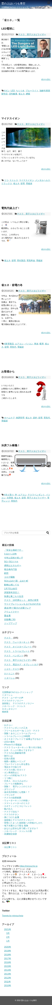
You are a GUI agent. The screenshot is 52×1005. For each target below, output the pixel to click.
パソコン (29, 344)
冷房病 (10, 498)
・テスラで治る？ (10, 812)
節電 (23, 183)
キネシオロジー (9, 709)
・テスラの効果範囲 (11, 798)
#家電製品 (9, 344)
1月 (8, 941)
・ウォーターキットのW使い (16, 800)
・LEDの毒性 (8, 742)
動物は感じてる (11, 585)
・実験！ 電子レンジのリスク (17, 786)
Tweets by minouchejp (12, 916)
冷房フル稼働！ (10, 445)
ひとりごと (9, 673)
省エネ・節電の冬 (12, 285)
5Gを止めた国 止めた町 (16, 581)
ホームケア (9, 418)
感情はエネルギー (12, 565)
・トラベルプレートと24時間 (16, 736)
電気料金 (31, 260)
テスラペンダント (36, 495)
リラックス (6, 183)
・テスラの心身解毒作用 (13, 753)
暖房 (41, 344)
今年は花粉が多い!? (13, 558)
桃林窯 (5, 712)
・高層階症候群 (9, 834)
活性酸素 (13, 94)
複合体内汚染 (10, 569)
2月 (8, 937)
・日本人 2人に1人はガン (15, 781)
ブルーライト (32, 91)
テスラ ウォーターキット (17, 642)
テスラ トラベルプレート (17, 651)
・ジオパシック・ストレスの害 (17, 831)
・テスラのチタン (10, 814)
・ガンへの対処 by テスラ (14, 775)
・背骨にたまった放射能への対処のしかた (22, 823)
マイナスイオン (10, 118)
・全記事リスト (9, 847)
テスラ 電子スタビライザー (32, 34)
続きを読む (46, 79)
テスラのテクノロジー (12, 700)
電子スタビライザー (36, 498)
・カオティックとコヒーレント (17, 806)
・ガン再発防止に (10, 772)
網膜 (28, 94)
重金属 (7, 615)
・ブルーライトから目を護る (16, 764)
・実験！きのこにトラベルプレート (19, 733)
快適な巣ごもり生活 (13, 596)
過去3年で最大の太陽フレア (17, 608)
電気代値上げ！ (10, 208)
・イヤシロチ (8, 795)
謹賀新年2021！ (12, 592)
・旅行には (7, 756)
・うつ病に (7, 778)
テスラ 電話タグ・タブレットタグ (21, 664)
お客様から (8, 371)
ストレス (13, 180)
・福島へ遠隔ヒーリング (13, 761)
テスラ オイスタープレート (18, 647)
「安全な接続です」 (13, 550)
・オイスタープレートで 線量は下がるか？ (22, 739)
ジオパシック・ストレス (13, 706)
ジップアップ (10, 623)
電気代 (13, 347)
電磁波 (29, 183)
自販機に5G (9, 619)
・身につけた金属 (10, 817)
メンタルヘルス (42, 180)
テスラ (8, 638)
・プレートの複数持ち (12, 784)
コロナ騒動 (9, 577)
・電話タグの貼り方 (11, 767)
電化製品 (21, 260)
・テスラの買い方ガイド (13, 770)
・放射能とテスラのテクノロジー (18, 820)
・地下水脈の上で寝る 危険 (15, 826)
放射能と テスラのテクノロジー (18, 703)
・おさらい (7, 725)
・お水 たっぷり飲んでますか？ (18, 750)
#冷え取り (9, 495)
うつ (6, 180)
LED (13, 91)
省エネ (21, 94)
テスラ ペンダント (13, 656)
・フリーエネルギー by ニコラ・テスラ (20, 731)
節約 (35, 418)
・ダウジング (8, 789)
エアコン (19, 344)
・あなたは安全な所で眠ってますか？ (20, 828)
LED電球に (8, 28)
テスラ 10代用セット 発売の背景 (21, 600)
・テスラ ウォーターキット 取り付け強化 (21, 747)
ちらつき (20, 91)
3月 (8, 933)
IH (16, 495)
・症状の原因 (8, 758)
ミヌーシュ (9, 678)
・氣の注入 (7, 809)
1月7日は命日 (10, 588)
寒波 (36, 344)
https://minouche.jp (28, 866)
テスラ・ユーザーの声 (12, 698)
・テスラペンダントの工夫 (15, 728)
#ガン (7, 91)
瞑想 (6, 573)
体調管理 (20, 418)
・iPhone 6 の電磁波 (12, 745)
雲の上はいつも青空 (13, 3)
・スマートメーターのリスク (16, 803)
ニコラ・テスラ (11, 669)
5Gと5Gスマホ (11, 561)
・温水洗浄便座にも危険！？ (16, 792)
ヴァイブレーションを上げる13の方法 (22, 604)
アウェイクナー (11, 612)
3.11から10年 (10, 554)
